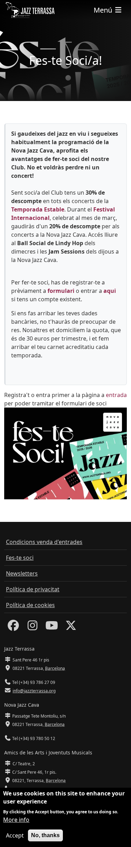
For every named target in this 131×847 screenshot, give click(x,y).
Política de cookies (30, 605)
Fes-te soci (20, 558)
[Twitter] (71, 627)
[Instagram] (32, 627)
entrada (116, 395)
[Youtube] (52, 627)
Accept (15, 835)
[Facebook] (13, 627)
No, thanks (45, 835)
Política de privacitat (32, 589)
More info (16, 820)
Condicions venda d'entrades (44, 542)
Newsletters (22, 573)
